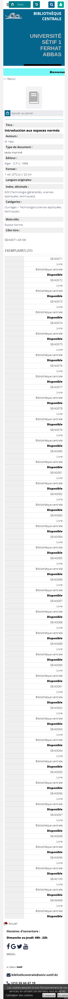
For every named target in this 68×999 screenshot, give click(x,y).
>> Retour (9, 79)
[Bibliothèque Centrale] (13, 15)
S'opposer (49, 995)
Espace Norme (14, 225)
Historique (36, 4)
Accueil (12, 923)
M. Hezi (9, 141)
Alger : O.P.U (12, 163)
